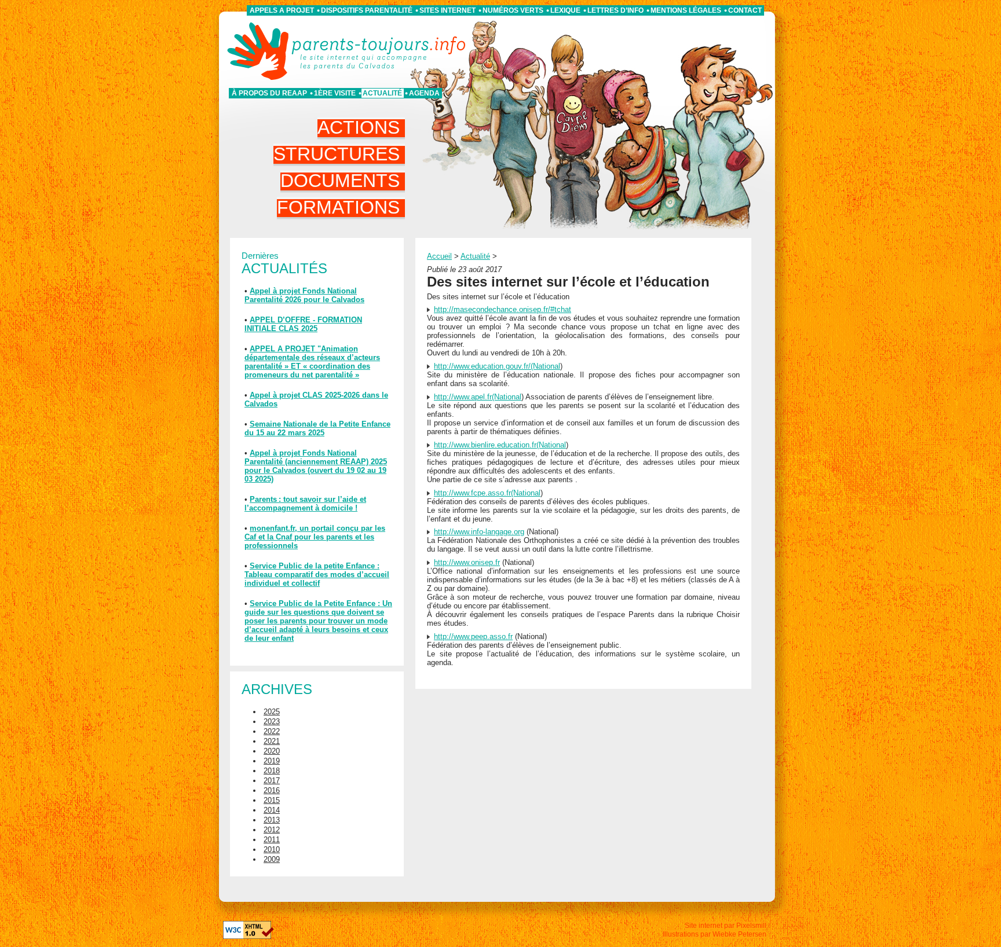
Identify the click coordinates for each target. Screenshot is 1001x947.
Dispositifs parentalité (366, 10)
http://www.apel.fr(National (477, 396)
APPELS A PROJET (282, 10)
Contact (745, 10)
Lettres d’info (615, 10)
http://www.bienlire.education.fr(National (500, 445)
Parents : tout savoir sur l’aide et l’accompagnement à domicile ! (305, 503)
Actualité (382, 93)
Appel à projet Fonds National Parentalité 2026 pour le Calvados (304, 295)
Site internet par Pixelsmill (725, 926)
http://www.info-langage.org (479, 531)
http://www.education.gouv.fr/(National (497, 366)
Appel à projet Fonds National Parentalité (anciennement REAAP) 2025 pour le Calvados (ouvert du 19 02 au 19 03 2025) (315, 466)
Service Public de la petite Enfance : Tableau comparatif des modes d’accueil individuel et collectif (316, 574)
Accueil (439, 256)
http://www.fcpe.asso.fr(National (487, 493)
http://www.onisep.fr (467, 562)
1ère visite (335, 93)
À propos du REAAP (269, 93)
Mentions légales (686, 10)
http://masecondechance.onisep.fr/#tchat (502, 309)
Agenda (424, 93)
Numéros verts (513, 10)
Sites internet (447, 10)
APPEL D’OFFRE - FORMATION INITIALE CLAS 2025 (303, 324)
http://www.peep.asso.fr (473, 636)
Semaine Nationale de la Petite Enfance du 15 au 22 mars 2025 (317, 428)
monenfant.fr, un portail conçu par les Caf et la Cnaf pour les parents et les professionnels (314, 537)
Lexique (565, 10)
